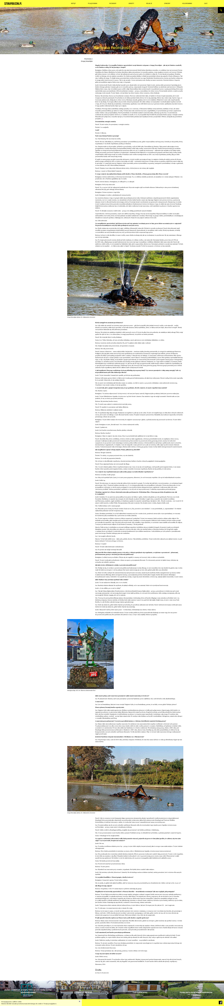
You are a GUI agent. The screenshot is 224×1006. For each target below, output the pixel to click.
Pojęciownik (92, 3)
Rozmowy (112, 3)
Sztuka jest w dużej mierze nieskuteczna (196, 993)
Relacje (149, 3)
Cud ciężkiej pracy (140, 993)
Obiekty (131, 3)
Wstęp (73, 3)
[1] (102, 119)
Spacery (167, 3)
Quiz (205, 3)
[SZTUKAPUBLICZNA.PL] (30, 3)
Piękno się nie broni (84, 993)
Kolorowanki (187, 3)
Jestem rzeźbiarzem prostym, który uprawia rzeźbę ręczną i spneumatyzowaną (28, 992)
